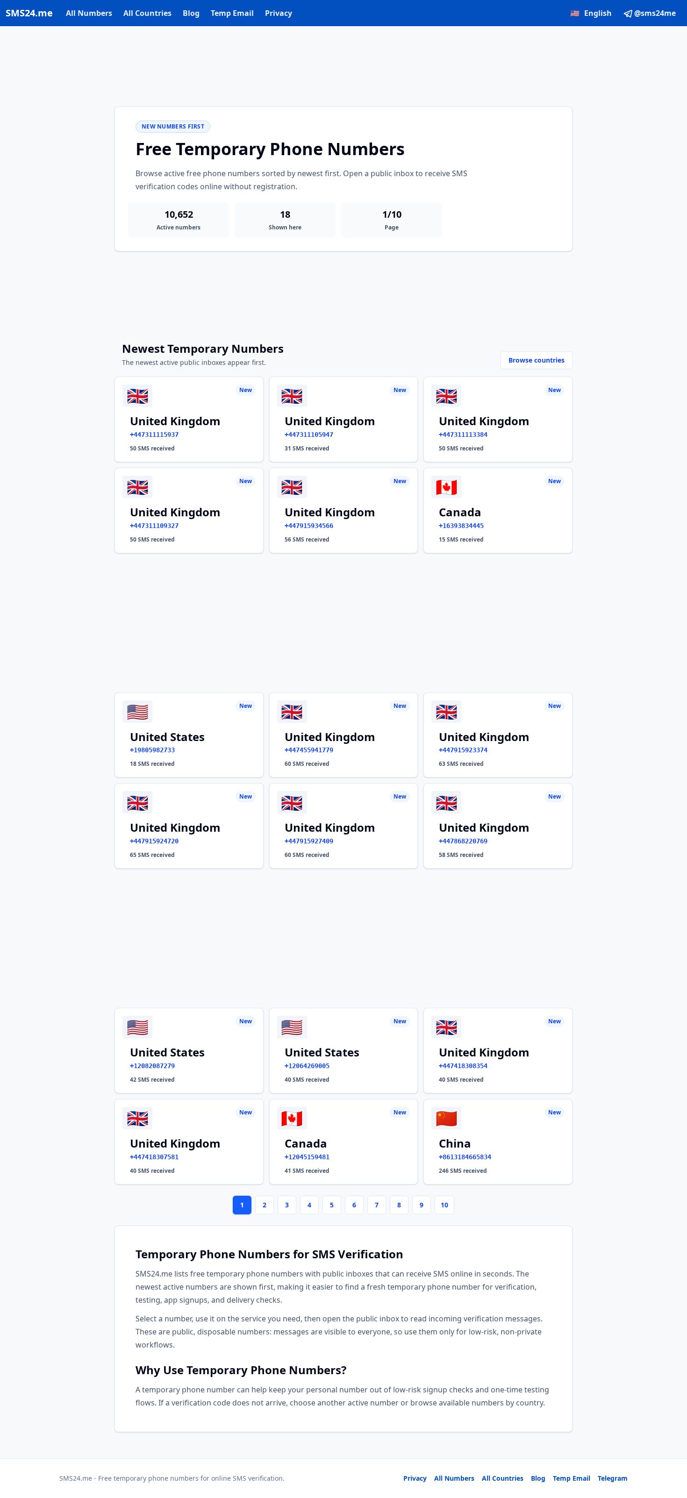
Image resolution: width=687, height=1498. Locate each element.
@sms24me (655, 13)
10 (444, 1204)
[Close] (669, 1449)
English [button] (591, 13)
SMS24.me (29, 13)
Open (550, 1479)
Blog (191, 13)
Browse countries (536, 360)
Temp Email (232, 13)
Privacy (278, 13)
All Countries (147, 13)
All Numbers (89, 13)
